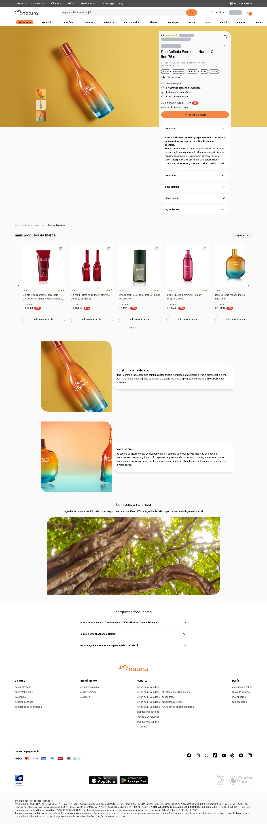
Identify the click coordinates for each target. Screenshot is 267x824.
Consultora (37, 3)
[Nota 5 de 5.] (45, 698)
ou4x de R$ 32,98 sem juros (174, 108)
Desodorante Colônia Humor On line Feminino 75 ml (183, 64)
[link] (43, 318)
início (17, 246)
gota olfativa (172, 207)
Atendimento (87, 3)
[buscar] (197, 12)
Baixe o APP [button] (108, 3)
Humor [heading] (26, 311)
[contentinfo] (61, 311)
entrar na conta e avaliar (133, 653)
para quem (39, 246)
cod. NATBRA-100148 (170, 66)
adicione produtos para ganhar (177, 135)
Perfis (70, 3)
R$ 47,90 (123, 325)
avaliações (42, 666)
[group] (43, 304)
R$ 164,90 (220, 325)
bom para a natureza (133, 525)
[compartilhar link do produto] (226, 45)
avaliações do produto (133, 633)
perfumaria (27, 246)
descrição (170, 149)
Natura (20, 3)
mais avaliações (133, 804)
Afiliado (55, 3)
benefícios (171, 196)
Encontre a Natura (218, 3)
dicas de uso (172, 218)
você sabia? (125, 470)
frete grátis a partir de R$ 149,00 (182, 125)
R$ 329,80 (76, 325)
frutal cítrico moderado (133, 391)
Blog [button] (121, 3)
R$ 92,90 (171, 325)
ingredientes (172, 230)
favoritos (219, 12)
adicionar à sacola (43, 340)
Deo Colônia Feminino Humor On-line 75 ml (189, 55)
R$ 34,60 (27, 325)
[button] (226, 37)
